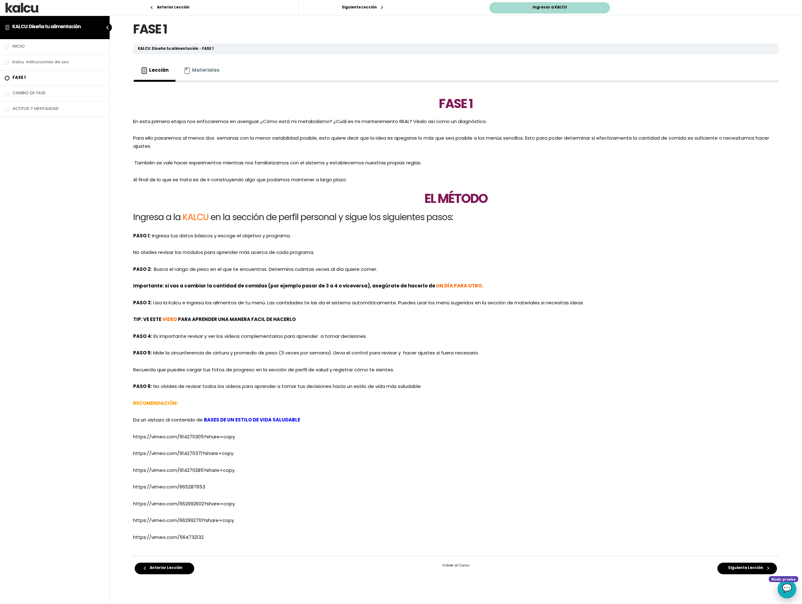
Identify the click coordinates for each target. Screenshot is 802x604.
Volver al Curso (455, 565)
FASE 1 (208, 49)
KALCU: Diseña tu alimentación (46, 27)
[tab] (154, 70)
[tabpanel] (456, 316)
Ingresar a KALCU (550, 7)
